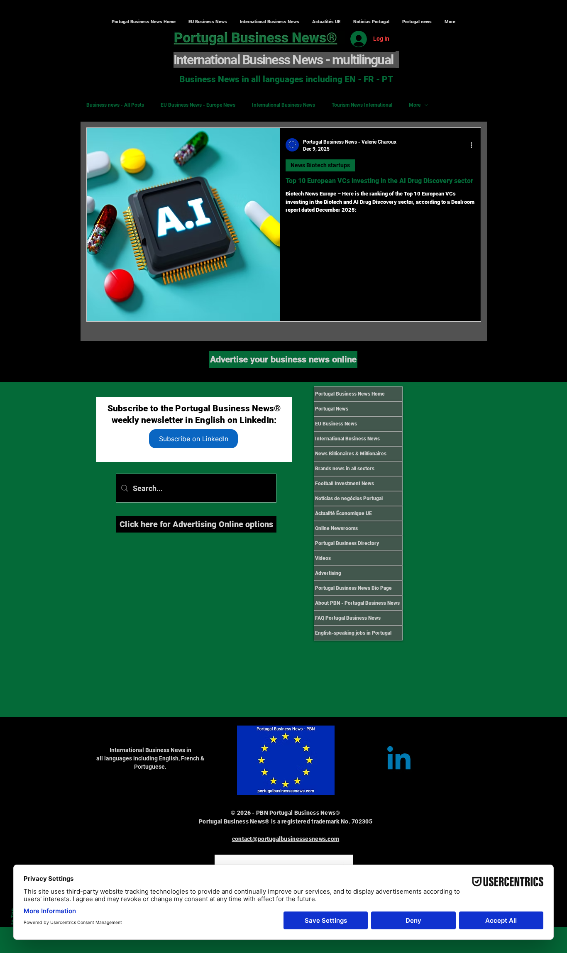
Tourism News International (362, 105)
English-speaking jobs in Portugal (353, 633)
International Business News (283, 105)
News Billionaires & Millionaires (350, 454)
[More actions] (474, 145)
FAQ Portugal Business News (348, 618)
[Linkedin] (398, 760)
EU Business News (336, 424)
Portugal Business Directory (347, 543)
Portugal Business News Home (350, 394)
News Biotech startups (320, 165)
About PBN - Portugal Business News (357, 603)
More (414, 105)
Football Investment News (344, 483)
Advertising (328, 573)
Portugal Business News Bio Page (353, 588)
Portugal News (331, 409)
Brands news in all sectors (344, 469)
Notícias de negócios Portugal (349, 498)
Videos (323, 558)
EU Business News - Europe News (198, 105)
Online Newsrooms (336, 528)
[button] (269, 22)
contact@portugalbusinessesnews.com (286, 839)
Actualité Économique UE (343, 513)
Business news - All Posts (115, 105)
